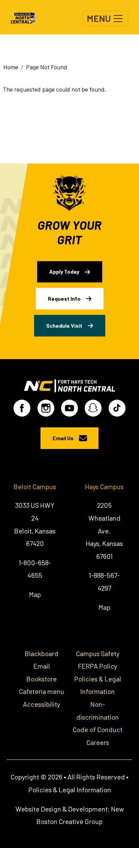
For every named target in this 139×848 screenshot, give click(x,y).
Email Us (63, 438)
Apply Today (64, 271)
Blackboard (41, 653)
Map (35, 594)
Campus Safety (97, 653)
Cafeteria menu (41, 691)
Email (41, 666)
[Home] (26, 17)
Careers (97, 742)
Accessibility (41, 704)
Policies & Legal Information (69, 789)
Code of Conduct (97, 729)
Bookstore (41, 679)
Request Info (64, 298)
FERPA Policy (97, 666)
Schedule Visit (64, 325)
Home (10, 67)
